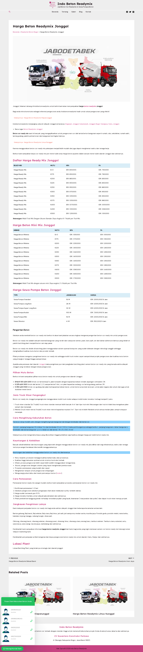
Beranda (55, 12)
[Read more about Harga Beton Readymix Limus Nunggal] (103, 593)
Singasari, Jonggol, (72, 124)
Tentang (65, 12)
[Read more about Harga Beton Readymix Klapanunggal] (39, 593)
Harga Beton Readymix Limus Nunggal (94, 613)
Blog (80, 12)
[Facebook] (127, 12)
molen (59, 473)
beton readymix (90, 106)
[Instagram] (133, 12)
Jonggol (42, 364)
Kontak (88, 12)
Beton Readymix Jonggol (33, 129)
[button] (10, 11)
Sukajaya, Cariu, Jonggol (110, 124)
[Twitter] (130, 12)
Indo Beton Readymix (75, 4)
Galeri (73, 12)
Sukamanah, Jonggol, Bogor (89, 124)
